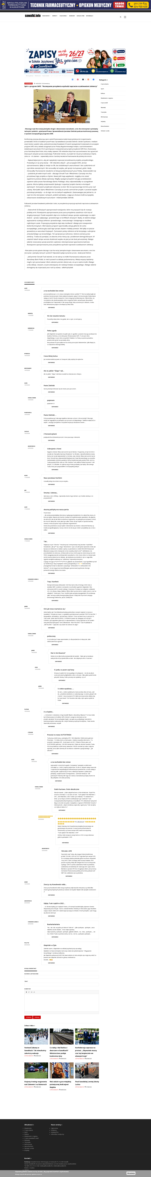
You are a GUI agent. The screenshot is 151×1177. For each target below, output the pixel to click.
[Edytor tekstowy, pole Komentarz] (61, 1005)
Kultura (103, 93)
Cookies (32, 1168)
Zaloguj (26, 1170)
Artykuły (103, 122)
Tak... (46, 541)
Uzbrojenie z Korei (54, 449)
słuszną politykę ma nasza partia (56, 509)
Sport (102, 89)
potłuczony (51, 636)
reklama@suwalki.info (59, 1166)
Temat (26, 981)
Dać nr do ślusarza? (58, 653)
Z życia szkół (104, 103)
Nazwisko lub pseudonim (31, 974)
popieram (51, 400)
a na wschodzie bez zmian (54, 291)
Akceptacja (131, 1173)
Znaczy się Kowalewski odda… (55, 884)
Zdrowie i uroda (105, 131)
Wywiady (103, 108)
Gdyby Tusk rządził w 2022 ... (54, 903)
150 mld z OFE (66, 851)
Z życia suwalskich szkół (31, 1138)
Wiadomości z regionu (107, 98)
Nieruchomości (105, 126)
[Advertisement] (75, 35)
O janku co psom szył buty (64, 670)
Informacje (89, 16)
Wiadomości (46, 16)
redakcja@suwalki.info (46, 1166)
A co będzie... (48, 712)
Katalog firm (80, 16)
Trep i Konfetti (53, 582)
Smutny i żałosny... (51, 493)
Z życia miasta (45, 76)
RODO (26, 1168)
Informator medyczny (57, 1134)
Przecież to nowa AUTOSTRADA (59, 735)
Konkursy (72, 16)
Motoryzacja (104, 117)
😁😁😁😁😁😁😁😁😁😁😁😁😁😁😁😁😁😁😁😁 (77, 818)
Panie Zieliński (49, 385)
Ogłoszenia (63, 16)
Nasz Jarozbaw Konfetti (53, 478)
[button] (26, 992)
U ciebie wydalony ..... (66, 689)
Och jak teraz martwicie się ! (54, 609)
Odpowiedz (51, 307)
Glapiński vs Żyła (50, 945)
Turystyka (103, 112)
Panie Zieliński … (50, 415)
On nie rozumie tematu (56, 316)
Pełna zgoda (52, 331)
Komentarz (27, 989)
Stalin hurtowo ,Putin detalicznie (66, 789)
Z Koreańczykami (50, 434)
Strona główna (30, 76)
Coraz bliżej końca (51, 356)
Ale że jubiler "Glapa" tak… (54, 371)
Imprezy (54, 16)
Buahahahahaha (53, 924)
